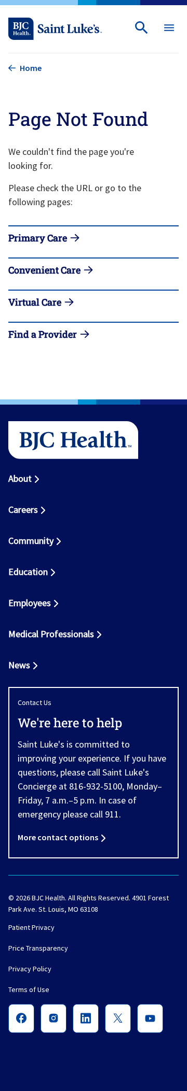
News (19, 665)
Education (28, 572)
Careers (23, 509)
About (20, 478)
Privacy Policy (29, 969)
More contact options (58, 837)
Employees (29, 603)
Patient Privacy (31, 927)
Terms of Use (28, 990)
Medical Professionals (51, 634)
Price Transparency (38, 948)
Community (31, 541)
